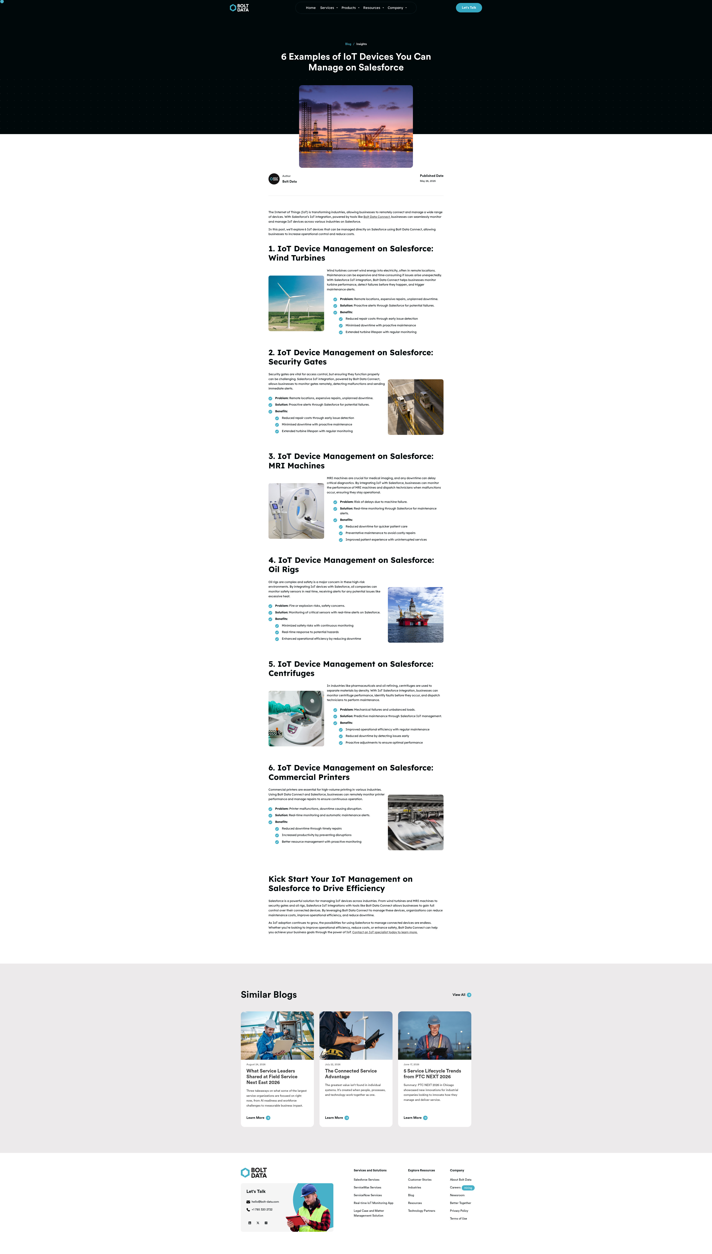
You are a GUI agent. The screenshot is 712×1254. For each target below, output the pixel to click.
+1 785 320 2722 (262, 1209)
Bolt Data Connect (376, 217)
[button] (329, 8)
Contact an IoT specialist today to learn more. (385, 932)
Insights (361, 44)
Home (311, 8)
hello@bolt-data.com (265, 1201)
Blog (348, 44)
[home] (256, 7)
